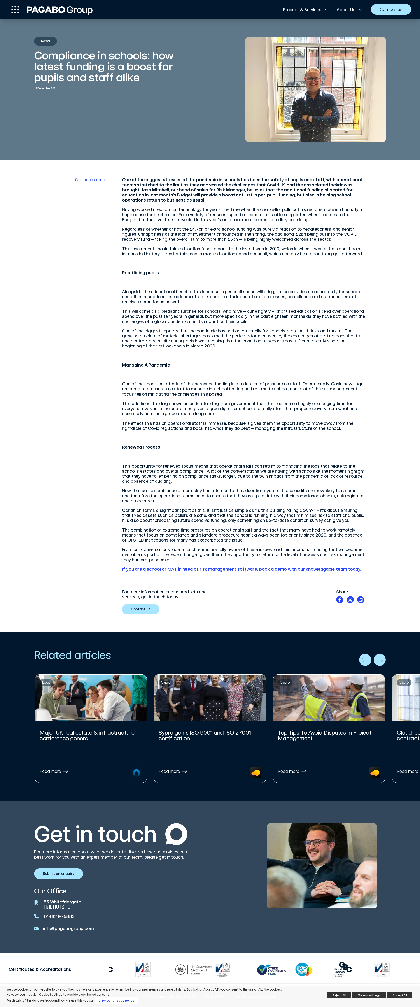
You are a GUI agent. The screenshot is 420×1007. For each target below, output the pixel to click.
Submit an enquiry (58, 874)
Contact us (140, 609)
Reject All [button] (339, 995)
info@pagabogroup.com (68, 928)
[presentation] (365, 660)
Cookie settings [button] (369, 995)
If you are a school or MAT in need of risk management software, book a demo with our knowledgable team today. (241, 569)
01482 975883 (59, 916)
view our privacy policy (116, 1000)
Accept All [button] (400, 995)
